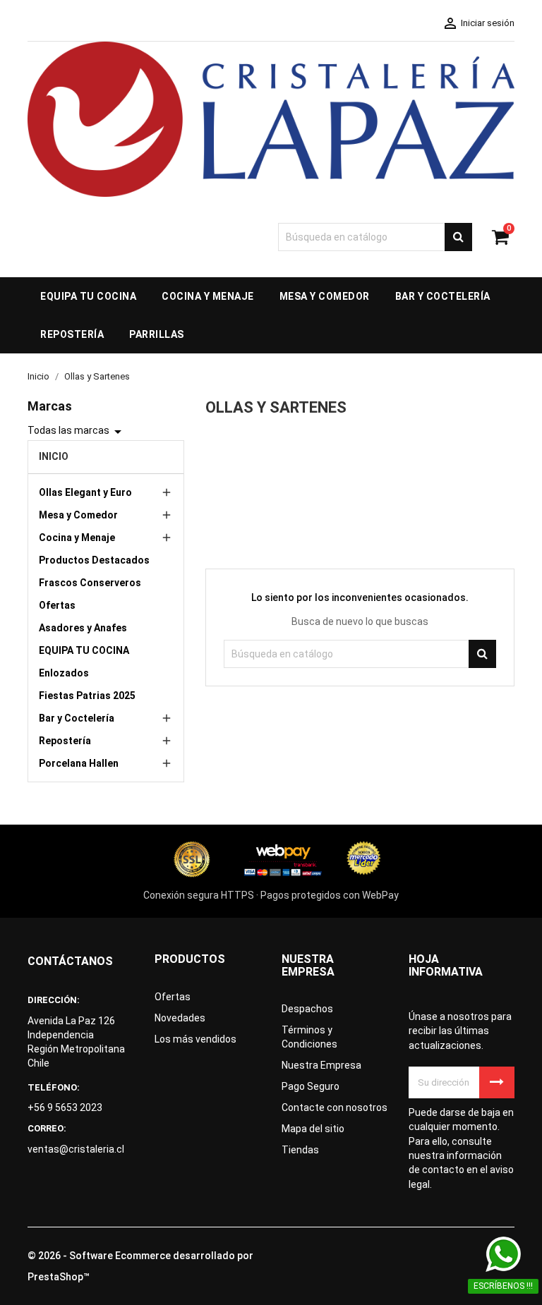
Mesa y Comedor (78, 515)
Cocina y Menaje (77, 537)
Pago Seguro (310, 1086)
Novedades (180, 1018)
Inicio (53, 456)
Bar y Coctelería (76, 718)
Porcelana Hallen (79, 763)
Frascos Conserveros (90, 582)
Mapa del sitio (313, 1128)
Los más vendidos (195, 1039)
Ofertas (57, 605)
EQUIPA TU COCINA (84, 650)
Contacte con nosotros (334, 1107)
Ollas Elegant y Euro (85, 492)
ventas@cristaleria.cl (76, 1149)
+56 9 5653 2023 (65, 1107)
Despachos (307, 1008)
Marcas (50, 406)
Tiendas (300, 1149)
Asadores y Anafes (83, 627)
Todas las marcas (77, 431)
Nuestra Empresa (321, 1065)
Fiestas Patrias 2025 (87, 695)
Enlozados (64, 673)
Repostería (65, 740)
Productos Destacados (94, 560)
